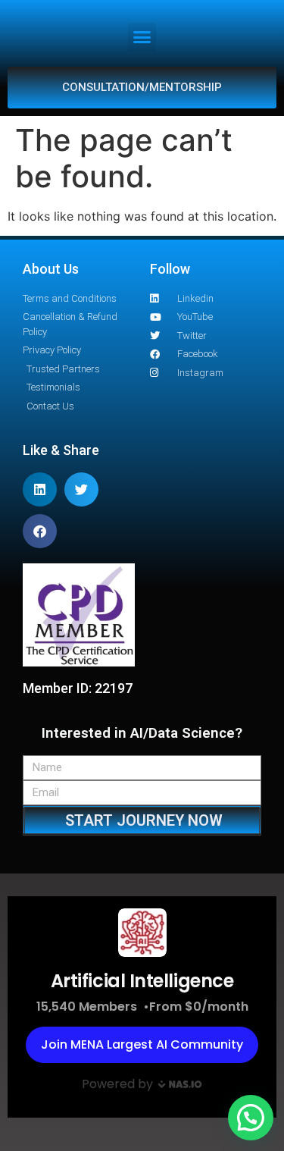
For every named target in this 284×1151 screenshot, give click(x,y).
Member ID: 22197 (78, 688)
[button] (142, 37)
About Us (51, 269)
